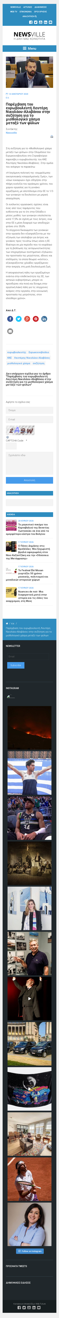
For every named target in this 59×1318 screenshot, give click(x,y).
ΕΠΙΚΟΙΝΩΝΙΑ (26, 12)
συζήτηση (38, 363)
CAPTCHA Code (14, 440)
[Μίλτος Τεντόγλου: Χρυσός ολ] (29, 773)
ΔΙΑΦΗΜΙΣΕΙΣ (41, 7)
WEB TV (13, 12)
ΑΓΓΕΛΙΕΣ (27, 7)
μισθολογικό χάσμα (18, 363)
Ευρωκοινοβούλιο (39, 352)
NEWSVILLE (15, 7)
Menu (31, 48)
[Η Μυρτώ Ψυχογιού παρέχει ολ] (29, 1224)
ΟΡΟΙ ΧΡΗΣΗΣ (40, 12)
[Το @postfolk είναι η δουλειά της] (29, 1089)
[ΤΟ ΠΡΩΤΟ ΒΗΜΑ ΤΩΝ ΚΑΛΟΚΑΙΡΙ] (29, 1044)
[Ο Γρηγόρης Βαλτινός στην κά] (29, 998)
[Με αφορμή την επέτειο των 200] (29, 863)
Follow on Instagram (31, 1251)
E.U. (7, 98)
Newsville (11, 132)
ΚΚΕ (9, 357)
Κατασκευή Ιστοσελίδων (24, 1304)
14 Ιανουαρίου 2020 (18, 94)
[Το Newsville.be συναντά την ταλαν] (29, 908)
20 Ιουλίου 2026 (26, 521)
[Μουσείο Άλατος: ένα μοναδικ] (29, 953)
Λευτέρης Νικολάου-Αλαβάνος (32, 357)
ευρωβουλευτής (16, 352)
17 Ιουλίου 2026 (26, 542)
